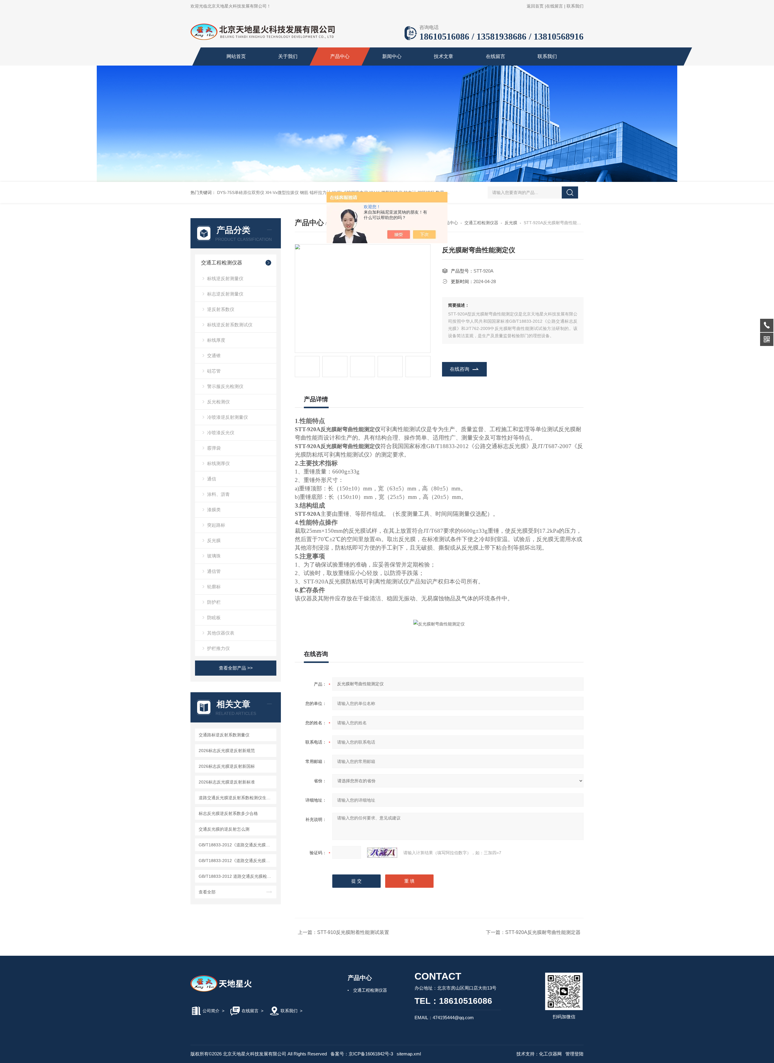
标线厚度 (216, 340)
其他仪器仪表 (220, 632)
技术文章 (443, 56)
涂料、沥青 (218, 494)
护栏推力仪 (218, 648)
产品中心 (340, 56)
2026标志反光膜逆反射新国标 (227, 766)
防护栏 (214, 602)
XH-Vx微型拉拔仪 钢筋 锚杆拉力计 (298, 192)
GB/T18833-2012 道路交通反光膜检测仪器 (237, 876)
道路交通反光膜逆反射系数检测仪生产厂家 (237, 797)
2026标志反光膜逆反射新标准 (227, 782)
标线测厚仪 (218, 463)
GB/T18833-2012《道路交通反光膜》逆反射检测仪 (237, 860)
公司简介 (211, 1010)
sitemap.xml (409, 1053)
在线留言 (554, 6)
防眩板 (214, 617)
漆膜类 (214, 509)
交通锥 (214, 355)
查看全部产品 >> (236, 667)
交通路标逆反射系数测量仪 (224, 734)
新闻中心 (392, 56)
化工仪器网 (550, 1053)
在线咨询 (459, 369)
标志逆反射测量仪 (225, 293)
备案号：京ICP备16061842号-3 (361, 1053)
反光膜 (214, 540)
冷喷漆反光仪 (220, 432)
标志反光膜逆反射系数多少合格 (228, 813)
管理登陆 (574, 1053)
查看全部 (207, 892)
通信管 (214, 571)
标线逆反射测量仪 (225, 278)
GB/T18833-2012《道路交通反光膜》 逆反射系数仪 (237, 844)
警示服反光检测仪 (225, 386)
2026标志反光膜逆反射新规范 (227, 750)
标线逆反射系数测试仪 (229, 324)
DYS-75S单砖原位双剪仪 (240, 192)
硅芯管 (214, 370)
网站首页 (236, 56)
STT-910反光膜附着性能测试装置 (353, 932)
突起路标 (216, 525)
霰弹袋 (214, 448)
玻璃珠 (214, 555)
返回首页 (535, 6)
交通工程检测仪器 (221, 263)
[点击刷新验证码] (382, 853)
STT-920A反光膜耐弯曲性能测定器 (542, 932)
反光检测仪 (218, 401)
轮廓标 (214, 586)
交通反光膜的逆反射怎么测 (224, 829)
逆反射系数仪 (220, 309)
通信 (211, 478)
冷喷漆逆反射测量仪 (227, 417)
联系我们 (575, 6)
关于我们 (288, 56)
